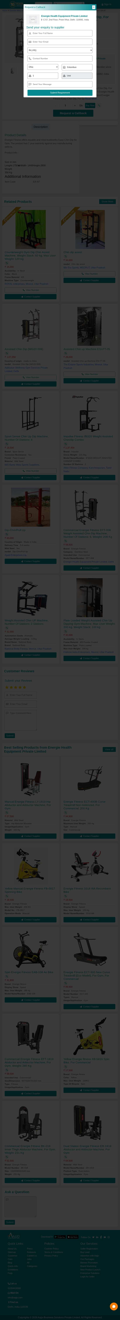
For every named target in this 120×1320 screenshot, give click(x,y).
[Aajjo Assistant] (114, 1306)
